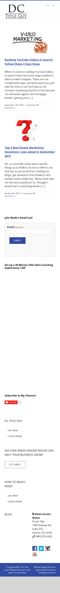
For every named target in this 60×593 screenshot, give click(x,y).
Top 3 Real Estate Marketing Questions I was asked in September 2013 (30, 152)
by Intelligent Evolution (47, 571)
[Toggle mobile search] (47, 5)
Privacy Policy (20, 572)
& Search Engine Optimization (45, 568)
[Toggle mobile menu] (53, 5)
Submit (17, 240)
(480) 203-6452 (43, 536)
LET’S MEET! (15, 464)
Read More (9, 107)
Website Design (40, 567)
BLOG (8, 514)
